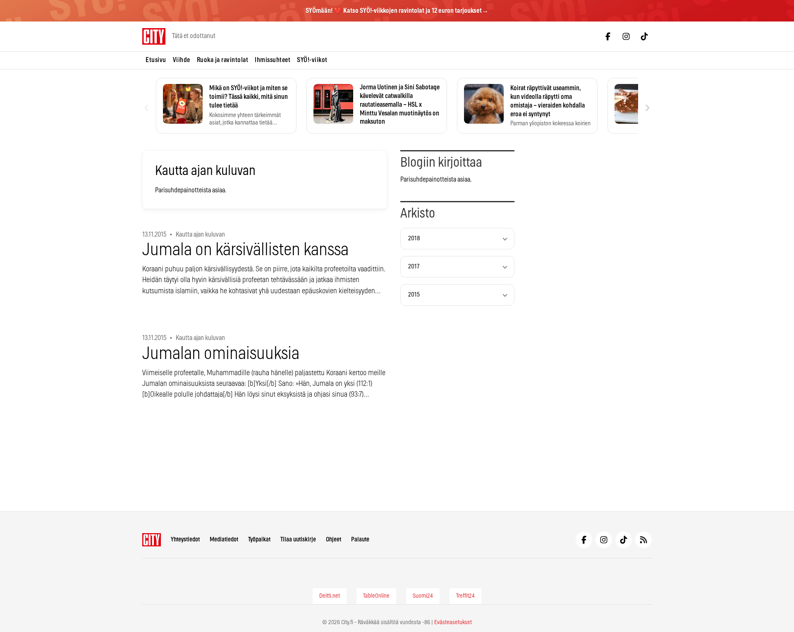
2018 (414, 238)
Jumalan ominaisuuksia (220, 353)
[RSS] (643, 539)
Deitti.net (329, 596)
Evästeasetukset (453, 622)
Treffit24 (465, 596)
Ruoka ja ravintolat (223, 60)
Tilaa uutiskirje (298, 539)
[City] (151, 539)
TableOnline (376, 596)
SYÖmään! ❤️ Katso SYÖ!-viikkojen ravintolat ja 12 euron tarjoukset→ (397, 10)
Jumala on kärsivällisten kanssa (245, 250)
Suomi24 (423, 596)
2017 (413, 266)
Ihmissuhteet (272, 60)
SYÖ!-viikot (312, 60)
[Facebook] (607, 36)
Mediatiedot (224, 539)
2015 (414, 295)
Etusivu (156, 60)
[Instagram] (626, 36)
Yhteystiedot (185, 539)
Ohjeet (333, 539)
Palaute (360, 539)
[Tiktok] (644, 36)
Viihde (181, 60)
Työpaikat (259, 539)
